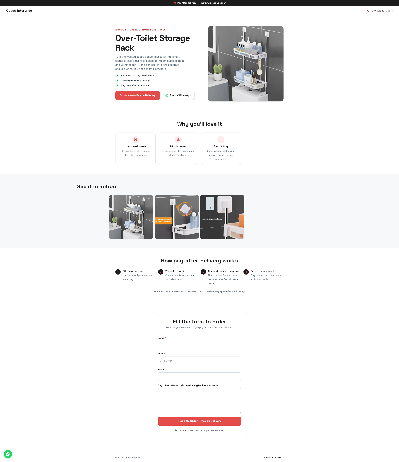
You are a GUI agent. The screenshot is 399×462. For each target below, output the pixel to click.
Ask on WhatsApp (180, 95)
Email (161, 369)
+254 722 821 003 (380, 10)
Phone (162, 353)
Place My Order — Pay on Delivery (199, 420)
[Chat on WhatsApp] (8, 454)
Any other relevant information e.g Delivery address (188, 385)
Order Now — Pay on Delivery (138, 95)
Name (162, 338)
